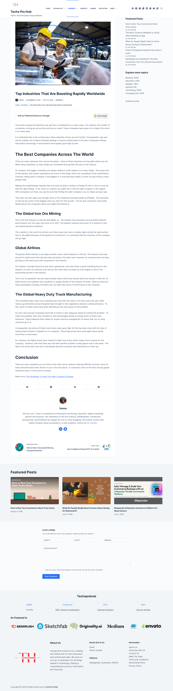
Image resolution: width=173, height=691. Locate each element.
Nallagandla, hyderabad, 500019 (103, 662)
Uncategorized (132, 93)
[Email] (154, 8)
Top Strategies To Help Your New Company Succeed (49, 376)
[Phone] (143, 8)
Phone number (95, 650)
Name (47, 540)
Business (71, 8)
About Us (133, 647)
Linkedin (93, 423)
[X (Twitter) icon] (65, 429)
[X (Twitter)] (136, 8)
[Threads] (150, 8)
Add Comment (50, 548)
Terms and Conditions (138, 659)
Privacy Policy (135, 666)
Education (103, 8)
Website (108, 540)
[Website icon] (60, 429)
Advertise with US (137, 650)
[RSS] (157, 8)
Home (48, 8)
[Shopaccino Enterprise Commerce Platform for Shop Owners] (138, 490)
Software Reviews (105, 610)
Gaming (93, 8)
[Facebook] (133, 8)
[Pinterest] (75, 387)
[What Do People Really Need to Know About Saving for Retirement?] (86, 490)
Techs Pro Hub (21, 11)
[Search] (161, 8)
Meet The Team (136, 656)
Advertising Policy (137, 662)
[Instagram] (140, 8)
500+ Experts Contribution (67, 610)
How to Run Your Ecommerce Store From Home (33, 508)
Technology (58, 8)
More (112, 8)
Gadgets (83, 8)
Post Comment (51, 576)
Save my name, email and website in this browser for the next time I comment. (74, 570)
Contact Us (134, 653)
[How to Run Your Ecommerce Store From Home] (35, 490)
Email (77, 540)
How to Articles (143, 610)
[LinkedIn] (147, 8)
